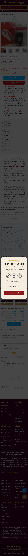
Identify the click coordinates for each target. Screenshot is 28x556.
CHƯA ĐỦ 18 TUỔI (14, 286)
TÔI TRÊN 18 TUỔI (14, 293)
